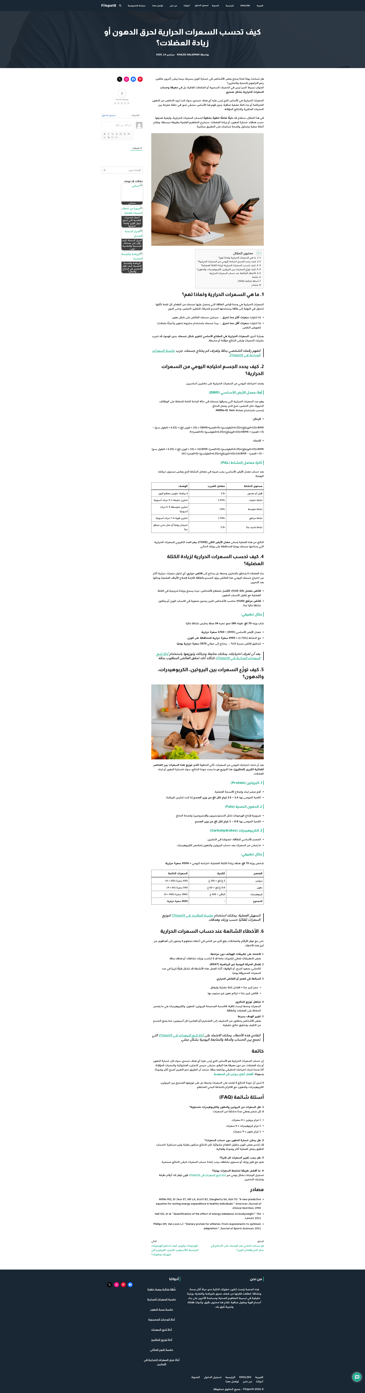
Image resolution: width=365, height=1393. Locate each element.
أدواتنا (174, 1279)
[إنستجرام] (126, 79)
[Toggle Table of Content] (257, 253)
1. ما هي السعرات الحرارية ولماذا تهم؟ (238, 257)
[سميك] (105, 134)
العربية (260, 5)
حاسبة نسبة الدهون (161, 1309)
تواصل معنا (157, 5)
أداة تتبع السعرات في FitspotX (181, 1035)
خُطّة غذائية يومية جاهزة (161, 1289)
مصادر (254, 284)
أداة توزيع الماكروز (161, 1339)
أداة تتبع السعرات (161, 1329)
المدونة (215, 5)
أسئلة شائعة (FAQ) (248, 281)
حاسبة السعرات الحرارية (161, 1299)
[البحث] (120, 5)
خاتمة (255, 277)
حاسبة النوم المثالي (161, 1349)
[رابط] (109, 137)
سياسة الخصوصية (136, 5)
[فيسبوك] (133, 79)
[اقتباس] (129, 134)
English (245, 5)
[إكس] (119, 79)
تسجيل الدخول (201, 5)
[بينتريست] (140, 79)
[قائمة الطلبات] (121, 134)
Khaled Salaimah (188, 54)
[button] (189, 5)
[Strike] (117, 134)
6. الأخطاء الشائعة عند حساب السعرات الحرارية (233, 273)
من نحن (173, 5)
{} (112, 137)
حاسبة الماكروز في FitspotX (192, 915)
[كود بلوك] (105, 137)
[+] (116, 137)
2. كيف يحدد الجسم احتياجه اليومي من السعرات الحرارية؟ (228, 261)
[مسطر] (113, 134)
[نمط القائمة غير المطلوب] (125, 134)
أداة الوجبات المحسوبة (161, 1319)
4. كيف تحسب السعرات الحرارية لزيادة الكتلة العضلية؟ (229, 265)
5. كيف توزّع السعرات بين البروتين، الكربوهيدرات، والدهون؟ (227, 269)
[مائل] (109, 134)
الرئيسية (230, 5)
